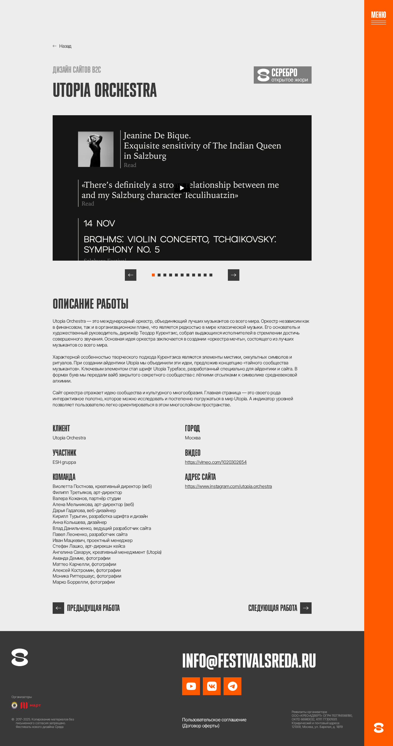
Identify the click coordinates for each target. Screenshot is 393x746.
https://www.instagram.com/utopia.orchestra (228, 486)
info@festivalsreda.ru (249, 661)
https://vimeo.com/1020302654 (216, 462)
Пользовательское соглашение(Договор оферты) (214, 722)
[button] (130, 275)
